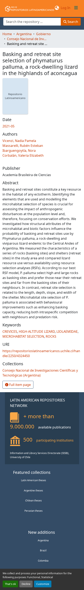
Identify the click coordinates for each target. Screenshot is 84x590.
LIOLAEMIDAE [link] (67, 331)
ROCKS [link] (51, 336)
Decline (26, 584)
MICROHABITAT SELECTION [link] (23, 336)
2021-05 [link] (8, 126)
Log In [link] (65, 8)
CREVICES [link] (9, 331)
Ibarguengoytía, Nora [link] (19, 150)
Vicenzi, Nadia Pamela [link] (19, 140)
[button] (29, 8)
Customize (42, 584)
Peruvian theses (33, 510)
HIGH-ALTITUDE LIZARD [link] (37, 331)
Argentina (43, 540)
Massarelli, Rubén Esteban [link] (22, 145)
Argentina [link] (24, 34)
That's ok (10, 584)
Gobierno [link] (43, 34)
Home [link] (7, 34)
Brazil (43, 550)
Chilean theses (33, 500)
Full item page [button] (19, 384)
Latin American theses (33, 480)
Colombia (43, 560)
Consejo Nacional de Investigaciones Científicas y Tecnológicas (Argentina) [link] (27, 39)
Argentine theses (33, 490)
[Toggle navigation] (76, 8)
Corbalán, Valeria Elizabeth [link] (23, 155)
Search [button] (72, 21)
